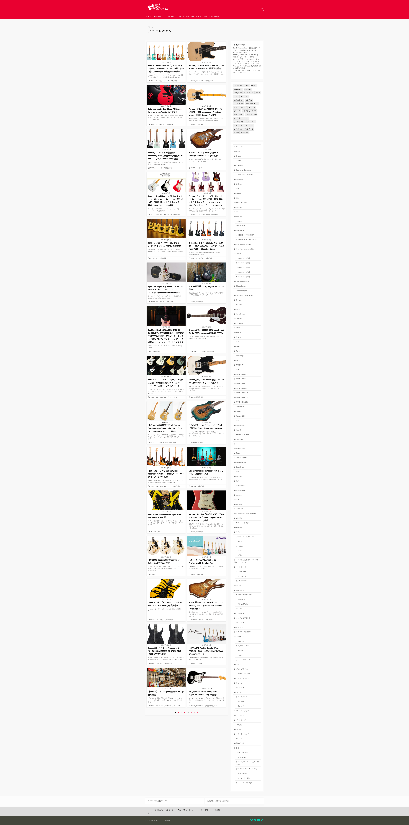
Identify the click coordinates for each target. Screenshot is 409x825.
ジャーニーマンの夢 (245, 783)
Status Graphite (241, 458)
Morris (238, 360)
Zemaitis (239, 527)
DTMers (150, 801)
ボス (235, 125)
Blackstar (241, 641)
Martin (238, 351)
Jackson (152, 620)
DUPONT (239, 193)
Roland (238, 430)
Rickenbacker (240, 425)
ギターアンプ (241, 636)
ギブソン (252, 107)
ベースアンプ (242, 697)
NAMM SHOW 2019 (242, 388)
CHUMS (238, 161)
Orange (240, 655)
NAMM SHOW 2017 (242, 379)
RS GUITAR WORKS (242, 434)
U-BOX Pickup (241, 490)
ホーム (148, 16)
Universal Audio (243, 604)
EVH (151, 532)
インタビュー (241, 571)
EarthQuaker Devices (245, 595)
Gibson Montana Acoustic (244, 295)
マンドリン (240, 715)
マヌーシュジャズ (242, 711)
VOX (237, 499)
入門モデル (242, 555)
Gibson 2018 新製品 (244, 277)
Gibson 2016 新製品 (242, 281)
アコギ (257, 93)
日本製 (236, 133)
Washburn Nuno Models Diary (246, 513)
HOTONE (239, 305)
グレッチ (237, 111)
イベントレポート (242, 567)
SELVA (238, 444)
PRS (151, 351)
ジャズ (238, 664)
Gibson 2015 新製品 (244, 267)
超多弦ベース (242, 706)
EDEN (238, 198)
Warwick (239, 504)
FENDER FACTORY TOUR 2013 (247, 240)
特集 (205, 16)
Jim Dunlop (239, 323)
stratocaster (238, 89)
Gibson (193, 302)
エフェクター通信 (244, 778)
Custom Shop (238, 85)
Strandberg (240, 467)
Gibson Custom (241, 286)
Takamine (239, 476)
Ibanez (152, 168)
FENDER (152, 81)
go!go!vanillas (242, 581)
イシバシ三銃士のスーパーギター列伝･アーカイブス (247, 561)
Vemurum (239, 495)
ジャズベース (239, 114)
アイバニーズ (248, 93)
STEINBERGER (241, 462)
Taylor (238, 481)
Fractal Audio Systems (243, 244)
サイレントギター (244, 523)
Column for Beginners (243, 170)
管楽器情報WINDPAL (161, 801)
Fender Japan (160, 706)
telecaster (247, 89)
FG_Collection (242, 757)
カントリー (240, 623)
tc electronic (240, 486)
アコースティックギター (185, 16)
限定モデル (245, 133)
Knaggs (238, 337)
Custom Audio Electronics (244, 175)
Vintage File (238, 93)
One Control (240, 407)
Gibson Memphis (241, 291)
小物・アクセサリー (243, 734)
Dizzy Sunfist (242, 576)
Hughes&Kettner (243, 646)
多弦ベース (242, 701)
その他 (206, 706)
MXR (237, 370)
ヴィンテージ (248, 129)
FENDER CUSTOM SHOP (246, 235)
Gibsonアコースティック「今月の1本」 (248, 763)
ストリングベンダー (243, 678)
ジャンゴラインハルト (244, 669)
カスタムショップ (240, 107)
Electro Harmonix (242, 202)
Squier (240, 221)
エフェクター (239, 100)
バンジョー (240, 688)
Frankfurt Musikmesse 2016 (245, 249)
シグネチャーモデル (249, 111)
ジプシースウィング (243, 660)
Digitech (239, 184)
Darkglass (239, 179)
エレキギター (169, 16)
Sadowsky (239, 439)
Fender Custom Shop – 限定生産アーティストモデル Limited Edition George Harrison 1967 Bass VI (246, 50)
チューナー (240, 683)
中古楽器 (239, 725)
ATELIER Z (239, 147)
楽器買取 (210, 801)
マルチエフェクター (246, 125)
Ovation (238, 411)
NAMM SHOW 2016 (242, 374)
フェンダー (251, 122)
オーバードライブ (252, 104)
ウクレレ (239, 585)
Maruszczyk (240, 356)
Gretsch (193, 351)
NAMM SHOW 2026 (242, 402)
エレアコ (249, 100)
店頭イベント (241, 739)
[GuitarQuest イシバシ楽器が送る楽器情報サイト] (157, 7)
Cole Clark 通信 (243, 752)
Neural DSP (241, 599)
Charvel (238, 156)
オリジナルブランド (243, 618)
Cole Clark (239, 165)
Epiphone (153, 124)
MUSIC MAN (240, 365)
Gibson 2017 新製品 (244, 272)
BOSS (238, 151)
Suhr (237, 472)
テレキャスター (239, 122)
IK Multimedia (240, 314)
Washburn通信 (242, 773)
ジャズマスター (251, 114)
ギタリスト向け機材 (243, 632)
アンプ (236, 96)
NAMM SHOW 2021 (242, 397)
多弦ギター (240, 729)
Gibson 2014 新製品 (244, 263)
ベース (198, 16)
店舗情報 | (218, 801)
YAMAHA (193, 574)
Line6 (238, 346)
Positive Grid (240, 416)
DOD (237, 189)
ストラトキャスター (241, 118)
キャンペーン (241, 627)
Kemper (238, 332)
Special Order (240, 448)
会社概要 (225, 801)
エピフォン (245, 96)
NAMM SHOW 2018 (242, 383)
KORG (238, 342)
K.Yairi (238, 328)
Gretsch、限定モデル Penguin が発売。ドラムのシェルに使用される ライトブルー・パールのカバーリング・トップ (247, 61)
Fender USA (159, 214)
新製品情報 (157, 16)
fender (247, 85)
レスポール (238, 129)
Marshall (240, 650)
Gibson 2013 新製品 (244, 258)
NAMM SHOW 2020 (242, 393)
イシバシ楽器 (214, 16)
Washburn (239, 509)
